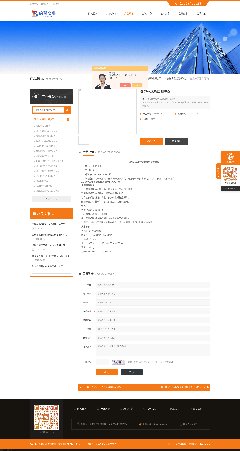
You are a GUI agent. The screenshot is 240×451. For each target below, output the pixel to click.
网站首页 (93, 13)
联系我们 (201, 13)
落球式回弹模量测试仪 (46, 136)
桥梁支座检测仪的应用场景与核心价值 (51, 256)
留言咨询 (197, 408)
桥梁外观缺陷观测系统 (46, 146)
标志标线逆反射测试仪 (176, 78)
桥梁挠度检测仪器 (44, 186)
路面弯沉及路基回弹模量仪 (47, 166)
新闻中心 (147, 13)
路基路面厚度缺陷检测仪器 (47, 191)
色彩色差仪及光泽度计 (46, 156)
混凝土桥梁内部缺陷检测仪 (47, 141)
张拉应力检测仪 (43, 126)
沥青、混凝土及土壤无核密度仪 (49, 161)
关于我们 (111, 13)
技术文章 (165, 13)
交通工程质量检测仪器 (150, 78)
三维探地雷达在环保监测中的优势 (48, 224)
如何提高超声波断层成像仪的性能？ (50, 235)
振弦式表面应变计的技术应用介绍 (48, 245)
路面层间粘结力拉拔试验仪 (47, 131)
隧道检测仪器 (42, 181)
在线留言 (183, 13)
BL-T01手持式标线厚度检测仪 (106, 387)
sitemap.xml (204, 444)
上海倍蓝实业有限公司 (48, 3)
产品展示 (129, 13)
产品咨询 (151, 141)
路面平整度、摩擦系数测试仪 (48, 171)
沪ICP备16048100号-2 (106, 444)
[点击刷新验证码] (118, 362)
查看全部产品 (51, 199)
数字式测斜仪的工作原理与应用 (47, 266)
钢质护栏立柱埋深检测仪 (47, 151)
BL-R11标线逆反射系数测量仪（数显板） (185, 387)
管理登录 (193, 444)
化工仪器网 (181, 444)
